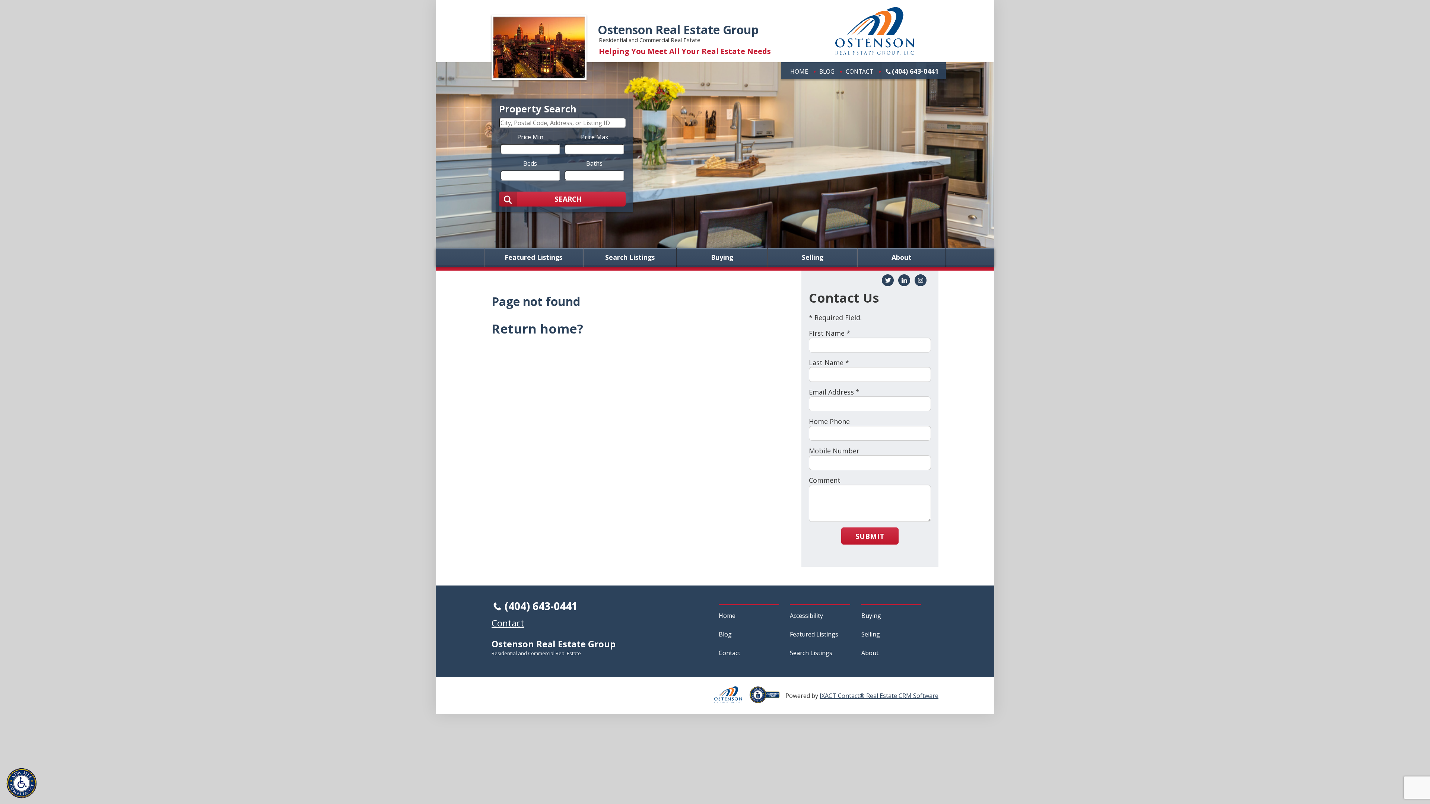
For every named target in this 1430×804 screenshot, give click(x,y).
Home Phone (829, 421)
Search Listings (630, 257)
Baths (594, 163)
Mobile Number (834, 450)
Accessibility (806, 616)
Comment (824, 480)
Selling (812, 257)
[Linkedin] (904, 280)
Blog (827, 71)
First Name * (829, 333)
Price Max (594, 137)
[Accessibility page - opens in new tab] (767, 699)
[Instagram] (921, 280)
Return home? (537, 328)
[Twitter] (888, 280)
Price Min (530, 137)
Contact (859, 71)
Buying (722, 257)
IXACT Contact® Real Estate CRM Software (879, 696)
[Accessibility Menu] (22, 783)
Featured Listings (533, 257)
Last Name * (829, 362)
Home (799, 71)
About (902, 257)
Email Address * (834, 391)
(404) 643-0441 (915, 71)
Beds (530, 163)
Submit (869, 536)
